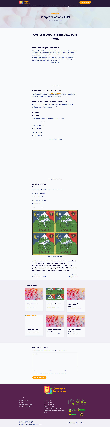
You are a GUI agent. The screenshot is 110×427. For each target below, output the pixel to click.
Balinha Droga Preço (49, 406)
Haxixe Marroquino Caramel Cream (52, 408)
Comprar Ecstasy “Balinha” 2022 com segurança (73, 304)
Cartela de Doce (48, 402)
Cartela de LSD (51, 6)
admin (51, 20)
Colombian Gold (47, 400)
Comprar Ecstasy (55, 13)
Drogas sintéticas (73, 276)
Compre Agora (85, 2)
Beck (44, 6)
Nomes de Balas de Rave (25, 406)
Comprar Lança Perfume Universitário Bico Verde (54, 411)
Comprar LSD (22, 402)
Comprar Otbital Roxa (33, 329)
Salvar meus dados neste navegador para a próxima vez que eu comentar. (50, 373)
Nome (34, 370)
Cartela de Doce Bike (49, 404)
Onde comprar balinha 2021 (39, 276)
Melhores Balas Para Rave (25, 404)
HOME (27, 6)
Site (65, 370)
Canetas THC (80, 6)
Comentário (36, 354)
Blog (74, 6)
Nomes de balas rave (36, 6)
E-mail (50, 370)
